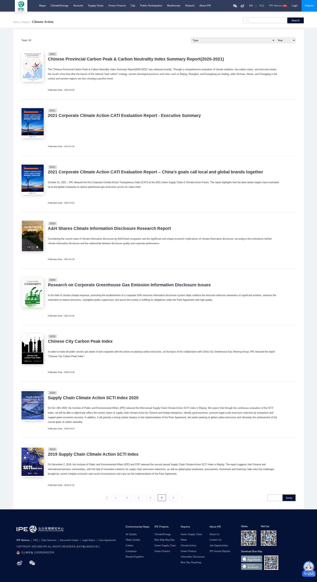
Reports (189, 5)
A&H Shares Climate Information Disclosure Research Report (109, 228)
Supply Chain (95, 5)
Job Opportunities (218, 545)
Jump (289, 497)
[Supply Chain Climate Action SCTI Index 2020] (32, 405)
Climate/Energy (59, 5)
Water (184, 540)
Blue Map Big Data (164, 540)
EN (251, 6)
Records (78, 5)
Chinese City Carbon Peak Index (80, 341)
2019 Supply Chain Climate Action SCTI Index (93, 454)
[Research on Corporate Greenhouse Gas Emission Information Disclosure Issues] (32, 292)
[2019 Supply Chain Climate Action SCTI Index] (32, 461)
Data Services (49, 540)
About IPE (205, 5)
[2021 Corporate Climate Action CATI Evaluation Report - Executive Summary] (32, 123)
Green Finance (117, 5)
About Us (214, 534)
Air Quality (131, 534)
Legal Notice (88, 540)
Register (309, 5)
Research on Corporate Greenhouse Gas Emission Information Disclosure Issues (129, 285)
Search (296, 20)
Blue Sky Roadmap (191, 562)
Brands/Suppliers (135, 557)
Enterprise (131, 551)
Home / (17, 22)
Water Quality (133, 540)
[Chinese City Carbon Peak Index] (32, 349)
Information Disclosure (193, 557)
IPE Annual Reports (219, 551)
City (133, 5)
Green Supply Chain (165, 545)
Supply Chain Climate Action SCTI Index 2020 (93, 398)
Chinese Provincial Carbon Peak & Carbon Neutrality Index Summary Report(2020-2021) (136, 59)
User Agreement (107, 540)
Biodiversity (173, 5)
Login (295, 5)
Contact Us (215, 540)
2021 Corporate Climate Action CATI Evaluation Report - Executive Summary (124, 115)
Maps (42, 5)
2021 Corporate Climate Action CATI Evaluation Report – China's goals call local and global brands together (155, 172)
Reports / (27, 22)
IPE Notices (275, 6)
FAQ (35, 540)
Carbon (129, 545)
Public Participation (151, 5)
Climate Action (188, 545)
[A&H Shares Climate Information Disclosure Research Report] (32, 236)
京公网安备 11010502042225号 (37, 552)
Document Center (69, 540)
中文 (261, 6)
